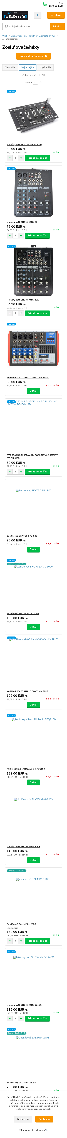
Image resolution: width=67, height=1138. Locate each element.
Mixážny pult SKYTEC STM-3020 (24, 144)
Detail (33, 391)
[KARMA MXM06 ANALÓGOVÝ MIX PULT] (33, 348)
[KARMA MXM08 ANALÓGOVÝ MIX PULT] (33, 662)
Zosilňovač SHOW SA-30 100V (23, 613)
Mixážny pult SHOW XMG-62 (22, 222)
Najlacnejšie (27, 67)
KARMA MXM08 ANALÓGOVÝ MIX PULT (28, 691)
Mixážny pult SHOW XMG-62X (23, 299)
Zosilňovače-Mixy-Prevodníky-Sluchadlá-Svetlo (33, 36)
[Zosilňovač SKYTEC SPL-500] (33, 507)
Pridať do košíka (37, 158)
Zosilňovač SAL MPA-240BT (21, 1082)
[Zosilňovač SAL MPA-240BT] (33, 1054)
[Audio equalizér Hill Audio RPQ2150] (33, 740)
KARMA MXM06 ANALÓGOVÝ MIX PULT (28, 377)
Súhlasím (44, 1119)
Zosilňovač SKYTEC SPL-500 (22, 535)
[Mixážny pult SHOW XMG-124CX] (33, 976)
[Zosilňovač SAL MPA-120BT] (33, 895)
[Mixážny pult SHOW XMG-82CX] (33, 818)
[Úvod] (15, 15)
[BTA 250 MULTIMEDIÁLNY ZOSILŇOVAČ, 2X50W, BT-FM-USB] (33, 426)
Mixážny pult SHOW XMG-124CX (24, 1005)
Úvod (4, 36)
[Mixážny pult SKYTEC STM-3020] (33, 115)
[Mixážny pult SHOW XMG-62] (33, 193)
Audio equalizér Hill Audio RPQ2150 (26, 768)
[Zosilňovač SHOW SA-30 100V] (33, 584)
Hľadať (57, 26)
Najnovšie (10, 67)
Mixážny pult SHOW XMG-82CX (23, 846)
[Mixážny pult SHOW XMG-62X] (33, 271)
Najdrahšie (45, 67)
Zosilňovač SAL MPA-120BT (21, 924)
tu (47, 1130)
